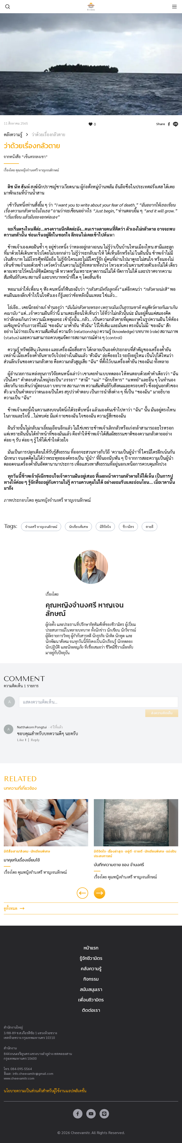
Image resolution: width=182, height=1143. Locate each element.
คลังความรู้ (13, 134)
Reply (35, 740)
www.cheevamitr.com (19, 1078)
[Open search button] (7, 6)
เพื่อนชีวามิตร (91, 999)
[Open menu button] (174, 6)
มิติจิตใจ (105, 526)
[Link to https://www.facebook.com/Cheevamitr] (77, 1113)
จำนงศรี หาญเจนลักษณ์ (41, 526)
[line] (175, 124)
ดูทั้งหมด (10, 908)
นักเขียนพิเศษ (78, 526)
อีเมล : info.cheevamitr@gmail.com (28, 1073)
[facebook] (169, 124)
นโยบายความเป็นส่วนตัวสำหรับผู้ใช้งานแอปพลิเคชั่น (45, 1090)
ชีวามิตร (128, 526)
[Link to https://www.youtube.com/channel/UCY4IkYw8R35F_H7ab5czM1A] (91, 1113)
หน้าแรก (91, 947)
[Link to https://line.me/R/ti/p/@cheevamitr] (104, 1113)
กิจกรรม (91, 979)
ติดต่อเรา (91, 1010)
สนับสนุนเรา (91, 989)
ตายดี (149, 526)
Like (21, 740)
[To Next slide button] (99, 893)
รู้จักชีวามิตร (91, 958)
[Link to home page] (91, 6)
